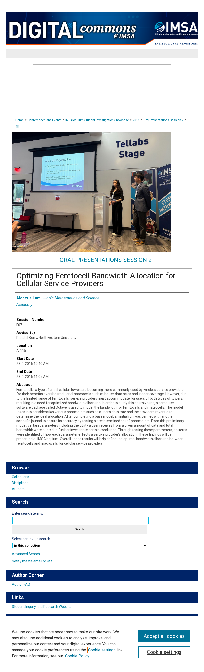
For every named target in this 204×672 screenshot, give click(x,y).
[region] (102, 644)
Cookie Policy (77, 656)
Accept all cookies (164, 636)
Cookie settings (102, 650)
